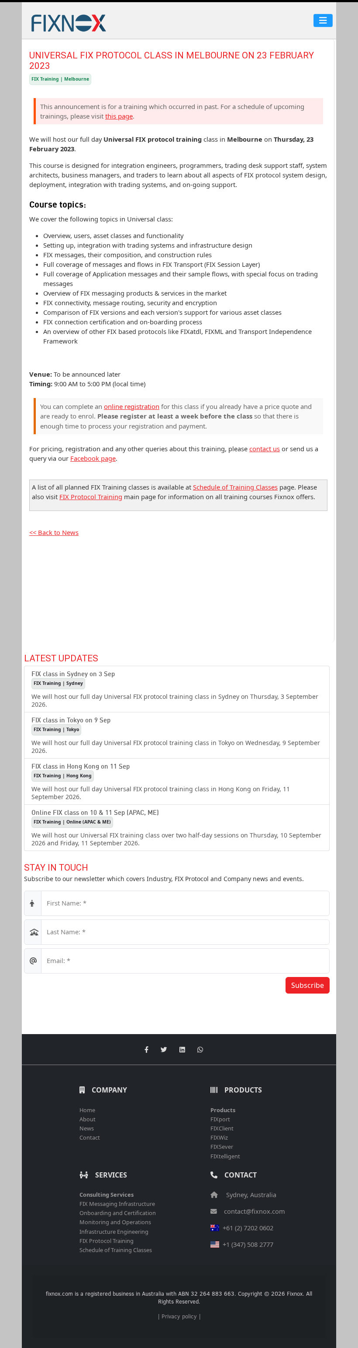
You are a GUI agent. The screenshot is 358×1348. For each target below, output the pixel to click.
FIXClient (222, 1128)
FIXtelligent (225, 1156)
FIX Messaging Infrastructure (117, 1204)
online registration (131, 406)
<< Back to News (54, 532)
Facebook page (93, 458)
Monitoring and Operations (115, 1222)
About (87, 1119)
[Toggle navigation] (323, 20)
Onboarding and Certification (117, 1213)
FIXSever (221, 1147)
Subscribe (307, 985)
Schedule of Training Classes (235, 487)
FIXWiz (219, 1137)
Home (87, 1110)
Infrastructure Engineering (113, 1232)
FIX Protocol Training (90, 496)
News (86, 1128)
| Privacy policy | (179, 1316)
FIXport (220, 1119)
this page (119, 116)
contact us (264, 448)
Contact (89, 1137)
